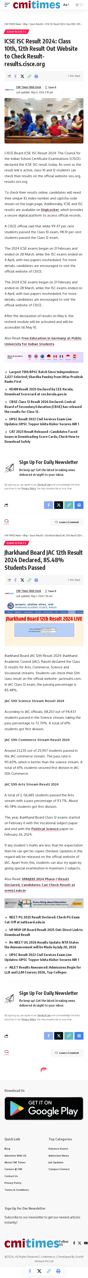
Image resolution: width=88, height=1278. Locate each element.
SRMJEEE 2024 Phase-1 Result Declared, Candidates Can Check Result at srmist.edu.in (40, 885)
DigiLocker (50, 210)
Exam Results (16, 31)
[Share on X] (22, 76)
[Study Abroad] (44, 357)
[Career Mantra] (44, 903)
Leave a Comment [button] (69, 522)
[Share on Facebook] (15, 76)
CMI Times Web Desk (28, 87)
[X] (79, 1243)
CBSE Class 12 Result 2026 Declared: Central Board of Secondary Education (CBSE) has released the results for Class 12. (43, 407)
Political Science (45, 829)
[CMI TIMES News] (36, 4)
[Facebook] (74, 1243)
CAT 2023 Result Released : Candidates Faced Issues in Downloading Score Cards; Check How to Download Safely (42, 436)
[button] (8, 4)
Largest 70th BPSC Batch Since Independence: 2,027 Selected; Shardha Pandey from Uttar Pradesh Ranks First (44, 377)
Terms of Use (44, 484)
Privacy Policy (28, 488)
